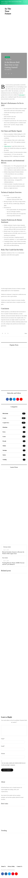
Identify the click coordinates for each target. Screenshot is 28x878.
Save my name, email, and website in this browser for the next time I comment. (13, 764)
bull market (21, 95)
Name (3, 738)
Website (3, 753)
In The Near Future (8, 11)
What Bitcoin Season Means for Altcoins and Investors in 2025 (21, 370)
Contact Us (19, 866)
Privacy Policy (11, 866)
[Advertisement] (14, 30)
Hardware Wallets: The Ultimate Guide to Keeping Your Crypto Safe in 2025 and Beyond (13, 503)
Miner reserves (7, 146)
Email (3, 746)
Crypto (7, 57)
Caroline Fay (8, 69)
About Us (3, 866)
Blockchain (6, 493)
